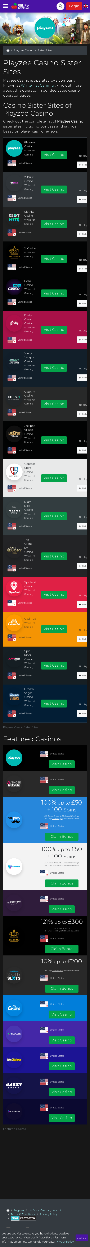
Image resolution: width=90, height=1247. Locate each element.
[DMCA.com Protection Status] (23, 1218)
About (57, 1210)
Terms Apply (57, 818)
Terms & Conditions (23, 1214)
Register (19, 1210)
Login (74, 6)
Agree (81, 1237)
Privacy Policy (49, 1214)
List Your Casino (38, 1210)
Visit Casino (54, 155)
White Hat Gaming (38, 85)
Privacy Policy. (65, 1241)
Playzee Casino (23, 50)
